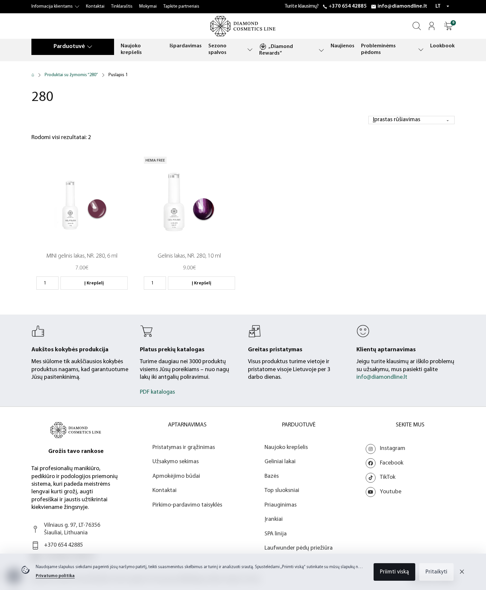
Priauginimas (280, 505)
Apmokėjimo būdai (176, 476)
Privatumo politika (55, 576)
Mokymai (148, 6)
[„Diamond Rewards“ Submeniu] (321, 50)
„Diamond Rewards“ (276, 50)
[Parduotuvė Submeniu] (89, 46)
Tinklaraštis (122, 6)
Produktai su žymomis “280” (71, 75)
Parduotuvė (69, 47)
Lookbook (442, 46)
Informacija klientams (52, 6)
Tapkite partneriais (181, 6)
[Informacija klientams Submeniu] (77, 6)
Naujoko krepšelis (131, 49)
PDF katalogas (157, 392)
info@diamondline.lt (402, 6)
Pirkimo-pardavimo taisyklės (187, 505)
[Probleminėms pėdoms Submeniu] (421, 49)
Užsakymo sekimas (175, 462)
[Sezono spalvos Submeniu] (250, 49)
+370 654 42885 (348, 6)
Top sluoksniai (281, 491)
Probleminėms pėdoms (378, 49)
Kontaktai (95, 6)
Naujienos (342, 46)
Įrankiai (273, 519)
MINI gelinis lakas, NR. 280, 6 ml (81, 256)
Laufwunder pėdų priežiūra (298, 548)
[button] (448, 26)
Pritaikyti (436, 572)
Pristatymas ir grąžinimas (183, 448)
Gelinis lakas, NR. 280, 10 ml (189, 256)
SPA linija (275, 534)
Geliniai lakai (280, 462)
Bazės (271, 476)
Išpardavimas (186, 46)
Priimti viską (394, 572)
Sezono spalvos (217, 49)
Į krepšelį (94, 283)
